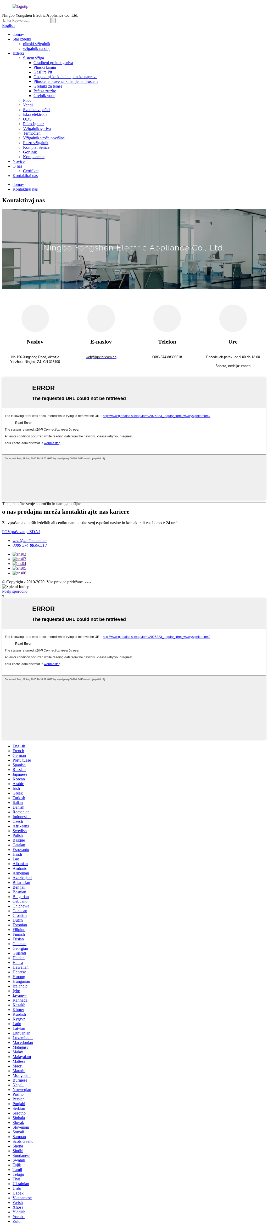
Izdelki (18, 53)
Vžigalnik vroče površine (44, 138)
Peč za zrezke (45, 91)
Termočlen (32, 133)
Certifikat (30, 171)
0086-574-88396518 (30, 545)
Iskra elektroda (35, 114)
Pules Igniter (33, 124)
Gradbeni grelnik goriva (53, 62)
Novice (19, 161)
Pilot (27, 100)
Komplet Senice (36, 147)
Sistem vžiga (33, 58)
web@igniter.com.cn (30, 540)
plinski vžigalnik (36, 44)
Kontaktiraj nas (25, 175)
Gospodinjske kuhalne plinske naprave (65, 77)
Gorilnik (30, 152)
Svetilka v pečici (36, 109)
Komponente (33, 157)
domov (18, 34)
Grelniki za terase (48, 86)
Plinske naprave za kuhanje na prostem (66, 81)
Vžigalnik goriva (37, 128)
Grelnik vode (44, 95)
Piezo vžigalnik (35, 142)
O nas (17, 166)
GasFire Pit (43, 72)
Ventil (28, 105)
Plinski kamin (45, 67)
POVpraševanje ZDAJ (21, 531)
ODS (27, 119)
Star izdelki (22, 39)
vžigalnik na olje (36, 48)
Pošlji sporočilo (14, 591)
